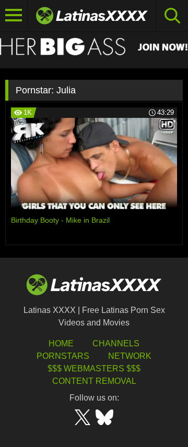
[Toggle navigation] (14, 15)
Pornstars (63, 356)
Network (129, 356)
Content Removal (94, 381)
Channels (115, 343)
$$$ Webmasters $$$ (94, 368)
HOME (61, 343)
